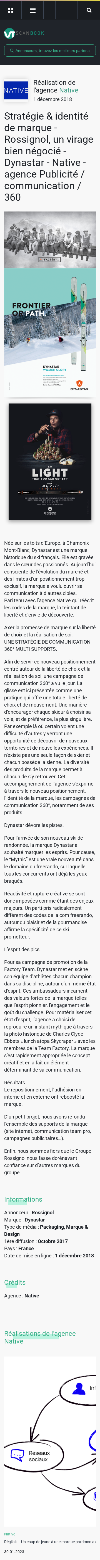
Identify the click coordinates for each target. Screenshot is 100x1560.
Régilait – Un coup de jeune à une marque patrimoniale (50, 1542)
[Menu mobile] (11, 10)
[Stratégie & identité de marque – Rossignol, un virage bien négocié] (50, 239)
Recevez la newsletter (67, 10)
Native (68, 90)
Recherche (89, 10)
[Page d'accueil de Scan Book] (50, 33)
